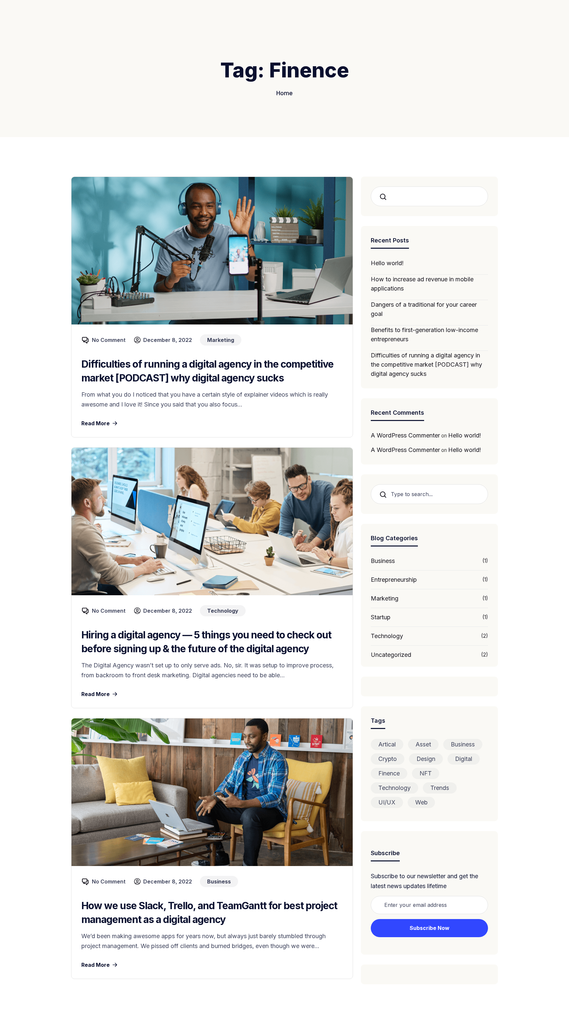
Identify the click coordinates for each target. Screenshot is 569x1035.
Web (421, 802)
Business (383, 560)
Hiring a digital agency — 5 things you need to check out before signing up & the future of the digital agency (206, 642)
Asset (423, 744)
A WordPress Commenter (405, 435)
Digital (463, 758)
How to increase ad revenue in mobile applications (422, 284)
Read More (95, 423)
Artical (387, 744)
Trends (439, 787)
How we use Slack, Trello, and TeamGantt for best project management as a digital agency (209, 912)
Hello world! (387, 263)
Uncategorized (391, 654)
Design (426, 758)
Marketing (384, 598)
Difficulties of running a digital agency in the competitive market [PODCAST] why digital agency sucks (207, 371)
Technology (387, 635)
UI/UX (386, 802)
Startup (381, 617)
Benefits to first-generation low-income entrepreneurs (424, 334)
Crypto (387, 758)
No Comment (108, 340)
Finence (389, 773)
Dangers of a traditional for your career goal (424, 309)
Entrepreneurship (394, 579)
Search (385, 196)
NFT (426, 773)
